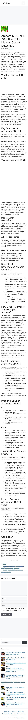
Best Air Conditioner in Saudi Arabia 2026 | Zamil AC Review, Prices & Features (15, 676)
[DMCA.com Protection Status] (14, 715)
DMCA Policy (21, 711)
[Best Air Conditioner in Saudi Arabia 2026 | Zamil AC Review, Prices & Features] (3, 676)
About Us (14, 711)
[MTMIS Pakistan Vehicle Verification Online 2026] (3, 688)
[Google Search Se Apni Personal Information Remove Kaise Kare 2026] (3, 694)
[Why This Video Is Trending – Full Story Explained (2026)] (3, 659)
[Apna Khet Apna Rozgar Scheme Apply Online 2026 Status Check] (3, 699)
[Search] (24, 642)
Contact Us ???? (6, 713)
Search (3, 640)
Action (4, 564)
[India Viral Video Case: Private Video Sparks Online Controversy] (3, 654)
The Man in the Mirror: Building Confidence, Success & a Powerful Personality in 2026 (15, 670)
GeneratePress (20, 718)
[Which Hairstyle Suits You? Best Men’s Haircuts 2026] (3, 664)
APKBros (6, 3)
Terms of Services (21, 713)
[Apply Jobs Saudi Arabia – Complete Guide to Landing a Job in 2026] (3, 704)
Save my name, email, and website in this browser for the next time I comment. (14, 609)
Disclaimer (13, 713)
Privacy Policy (7, 711)
